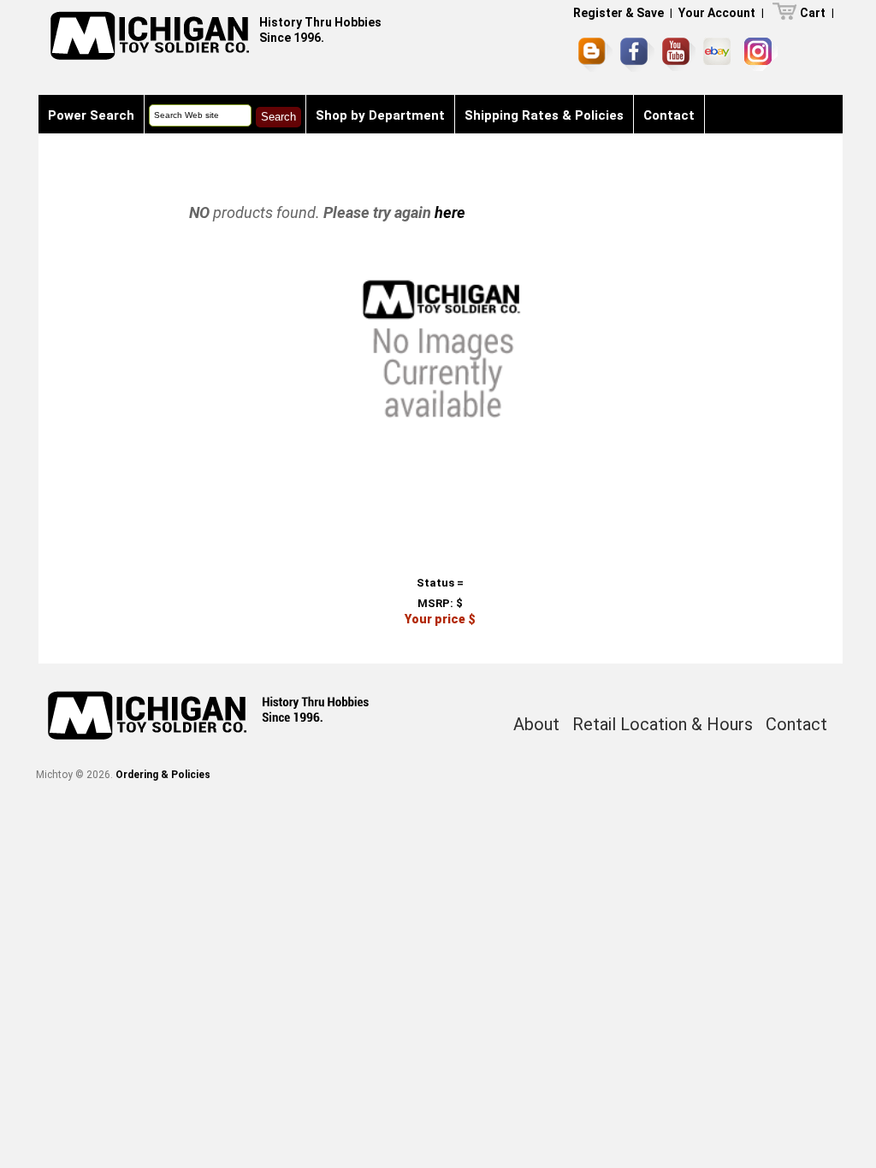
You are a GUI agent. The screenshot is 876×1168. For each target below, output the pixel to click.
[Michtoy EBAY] (720, 54)
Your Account (716, 13)
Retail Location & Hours (662, 724)
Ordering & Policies (162, 775)
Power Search (91, 115)
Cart (813, 13)
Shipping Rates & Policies (544, 115)
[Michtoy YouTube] (678, 54)
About (536, 724)
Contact (669, 115)
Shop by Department (380, 115)
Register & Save (618, 13)
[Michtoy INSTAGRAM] (761, 54)
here (450, 212)
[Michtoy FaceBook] (637, 55)
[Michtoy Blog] (595, 55)
